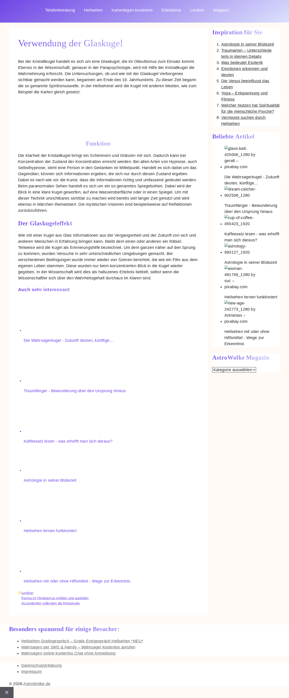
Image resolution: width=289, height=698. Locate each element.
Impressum (31, 671)
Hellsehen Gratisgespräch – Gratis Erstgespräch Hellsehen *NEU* (82, 641)
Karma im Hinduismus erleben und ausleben (55, 598)
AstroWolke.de (36, 683)
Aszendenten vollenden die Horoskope (50, 603)
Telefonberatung (60, 10)
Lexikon (197, 10)
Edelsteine (171, 10)
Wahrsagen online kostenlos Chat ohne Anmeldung (68, 653)
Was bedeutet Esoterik (242, 62)
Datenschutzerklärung (41, 665)
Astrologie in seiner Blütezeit (247, 44)
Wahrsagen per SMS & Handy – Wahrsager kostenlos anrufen (78, 647)
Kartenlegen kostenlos (132, 10)
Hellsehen (93, 10)
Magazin (221, 10)
